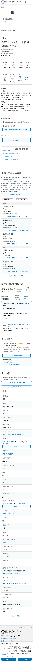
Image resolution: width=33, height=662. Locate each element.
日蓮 (3, 413)
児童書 (4, 542)
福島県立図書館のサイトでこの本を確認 (17, 244)
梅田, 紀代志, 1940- (8, 442)
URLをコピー (10, 150)
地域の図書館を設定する (16, 194)
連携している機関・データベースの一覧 (18, 181)
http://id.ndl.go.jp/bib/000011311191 (14, 583)
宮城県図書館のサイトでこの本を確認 (18, 230)
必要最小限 (9, 659)
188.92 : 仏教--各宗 (8, 514)
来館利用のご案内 (25, 297)
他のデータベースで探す (11, 160)
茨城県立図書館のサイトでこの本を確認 (17, 258)
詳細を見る (27, 78)
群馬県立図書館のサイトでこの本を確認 (17, 271)
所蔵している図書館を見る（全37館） (16, 129)
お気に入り (5, 150)
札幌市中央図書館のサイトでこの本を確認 (17, 216)
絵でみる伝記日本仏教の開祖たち (12, 435)
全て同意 (24, 659)
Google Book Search (10, 365)
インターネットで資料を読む (9, 638)
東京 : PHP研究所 (7, 454)
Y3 (3, 521)
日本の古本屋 (8, 362)
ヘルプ (7, 191)
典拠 (15, 446)
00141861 (5, 444)
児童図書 (5, 504)
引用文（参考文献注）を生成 (12, 153)
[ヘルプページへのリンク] (10, 31)
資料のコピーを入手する (7, 641)
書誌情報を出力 (9, 156)
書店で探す (16, 140)
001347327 (21, 504)
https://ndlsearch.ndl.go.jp (10, 573)
